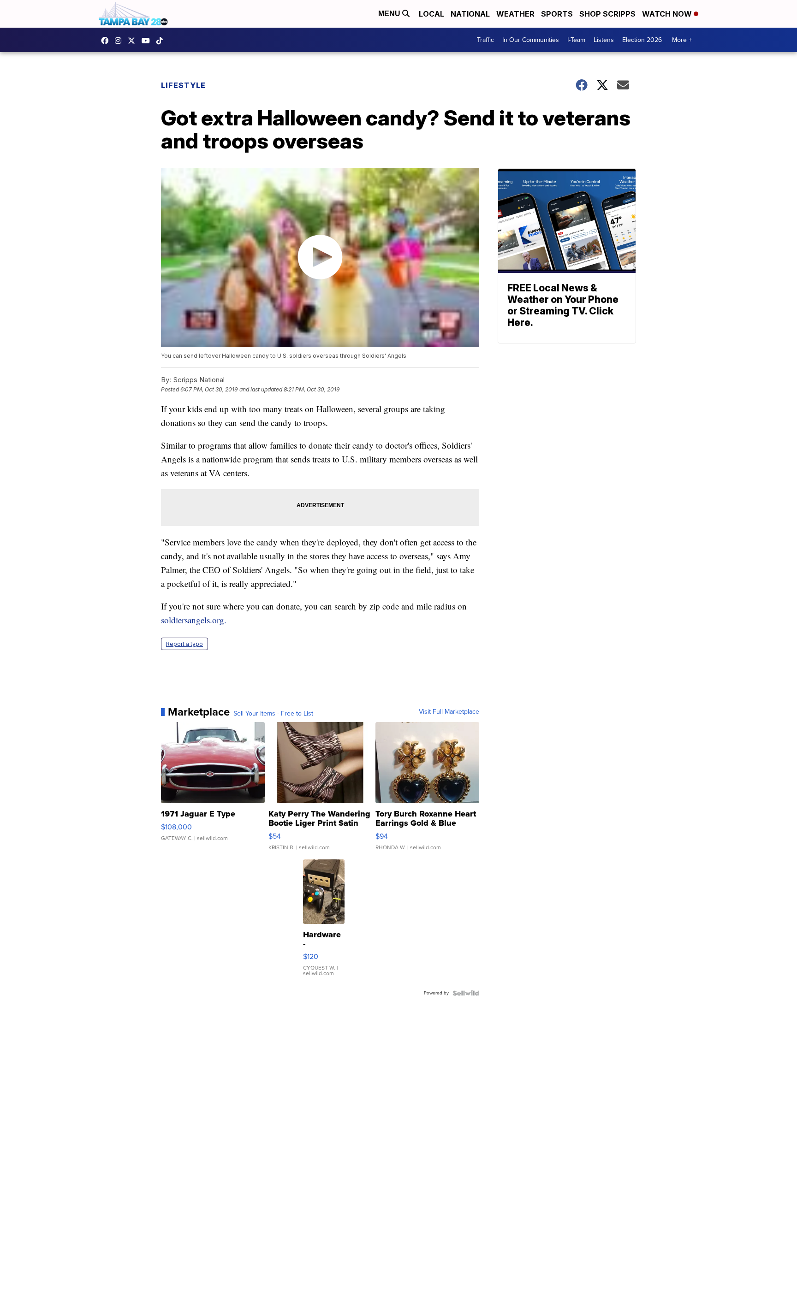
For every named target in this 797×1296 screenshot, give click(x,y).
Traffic (485, 40)
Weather (515, 13)
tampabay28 (134, 40)
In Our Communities (530, 40)
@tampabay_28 (161, 40)
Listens (604, 40)
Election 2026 (642, 40)
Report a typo (184, 643)
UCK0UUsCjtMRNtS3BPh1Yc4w (148, 40)
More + (682, 40)
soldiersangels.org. (193, 620)
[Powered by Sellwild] (465, 993)
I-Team (576, 40)
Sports (557, 13)
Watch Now (668, 13)
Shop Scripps (607, 13)
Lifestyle (183, 85)
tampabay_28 (120, 40)
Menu (390, 14)
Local (431, 13)
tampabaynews (107, 40)
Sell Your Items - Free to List (273, 713)
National (470, 13)
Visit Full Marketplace (449, 712)
